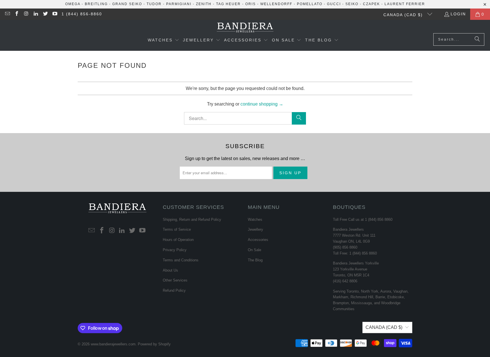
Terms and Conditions (180, 260)
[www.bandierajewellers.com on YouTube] (55, 14)
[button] (163, 40)
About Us (170, 270)
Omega (72, 4)
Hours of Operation (178, 240)
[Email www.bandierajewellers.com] (7, 14)
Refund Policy (174, 290)
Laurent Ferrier (405, 4)
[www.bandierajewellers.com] (245, 28)
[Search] (477, 39)
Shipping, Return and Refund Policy (192, 219)
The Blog (255, 260)
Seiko (351, 4)
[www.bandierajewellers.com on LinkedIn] (36, 14)
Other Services (175, 280)
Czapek (371, 4)
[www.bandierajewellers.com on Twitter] (45, 14)
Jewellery (255, 229)
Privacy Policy (175, 250)
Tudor (154, 4)
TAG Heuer (228, 4)
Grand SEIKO (127, 4)
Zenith (204, 4)
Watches (255, 219)
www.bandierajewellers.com (113, 344)
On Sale (254, 250)
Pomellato (309, 4)
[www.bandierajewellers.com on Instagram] (26, 14)
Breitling (96, 4)
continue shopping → (261, 104)
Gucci (334, 4)
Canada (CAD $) (403, 14)
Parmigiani (178, 4)
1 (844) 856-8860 (82, 14)
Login (458, 14)
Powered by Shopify (154, 344)
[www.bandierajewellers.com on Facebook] (17, 14)
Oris (250, 4)
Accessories (258, 240)
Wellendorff (276, 4)
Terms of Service (177, 229)
